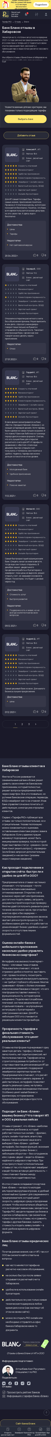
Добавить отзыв (26, 135)
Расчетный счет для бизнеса (15, 14)
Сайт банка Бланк (25, 1423)
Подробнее (41, 4)
